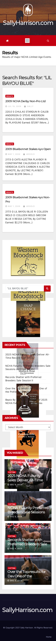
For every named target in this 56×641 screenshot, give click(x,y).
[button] (48, 40)
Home (49, 637)
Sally (30, 106)
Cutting (11, 472)
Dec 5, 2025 (16, 516)
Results (9, 96)
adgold (30, 154)
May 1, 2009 (14, 154)
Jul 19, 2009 (14, 106)
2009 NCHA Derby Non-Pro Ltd (25, 101)
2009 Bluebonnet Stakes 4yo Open (28, 149)
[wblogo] (28, 261)
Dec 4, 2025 (16, 548)
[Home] (7, 40)
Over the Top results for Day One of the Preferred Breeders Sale (27, 576)
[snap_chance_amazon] (28, 319)
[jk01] (28, 442)
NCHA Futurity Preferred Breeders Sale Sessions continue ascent (27, 512)
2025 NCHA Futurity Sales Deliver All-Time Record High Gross (25, 480)
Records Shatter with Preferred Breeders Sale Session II (27, 544)
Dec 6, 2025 (16, 484)
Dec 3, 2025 (16, 580)
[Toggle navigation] (27, 41)
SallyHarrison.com (28, 22)
